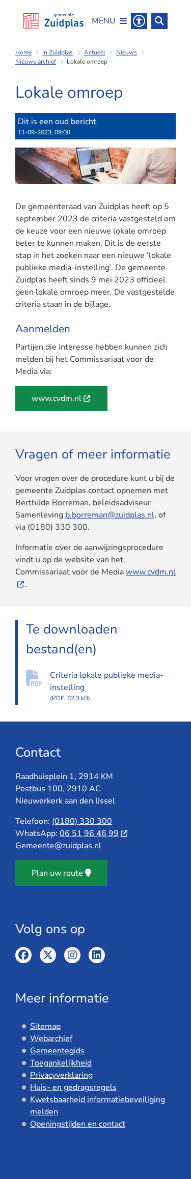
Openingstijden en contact (77, 1124)
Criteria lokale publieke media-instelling (106, 686)
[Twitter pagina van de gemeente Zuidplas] (48, 955)
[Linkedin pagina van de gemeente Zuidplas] (97, 955)
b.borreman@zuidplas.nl (109, 515)
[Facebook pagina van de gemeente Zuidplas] (23, 955)
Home (23, 52)
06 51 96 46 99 (89, 833)
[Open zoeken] (159, 21)
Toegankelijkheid (61, 1063)
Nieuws (126, 52)
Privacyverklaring (61, 1075)
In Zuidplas (57, 52)
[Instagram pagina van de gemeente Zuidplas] (72, 955)
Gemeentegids (57, 1050)
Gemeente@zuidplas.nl (58, 845)
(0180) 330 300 (82, 821)
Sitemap (45, 1026)
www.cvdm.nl (56, 398)
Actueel (94, 52)
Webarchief (51, 1038)
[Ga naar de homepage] (53, 20)
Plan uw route (57, 873)
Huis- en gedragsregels (73, 1087)
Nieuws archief (35, 61)
